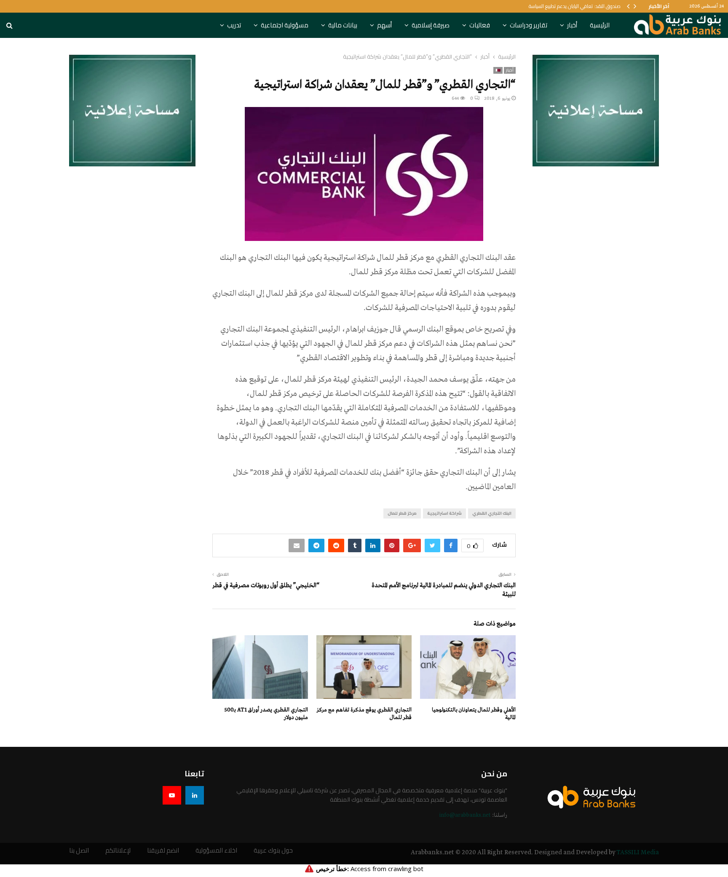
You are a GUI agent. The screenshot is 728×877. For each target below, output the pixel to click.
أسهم (384, 25)
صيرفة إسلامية (431, 25)
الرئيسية (600, 25)
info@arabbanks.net (465, 815)
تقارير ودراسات (528, 25)
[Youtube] (172, 795)
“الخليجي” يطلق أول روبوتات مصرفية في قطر (265, 585)
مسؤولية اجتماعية (284, 25)
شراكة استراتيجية (444, 513)
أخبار (572, 25)
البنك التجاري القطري (491, 513)
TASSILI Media (637, 852)
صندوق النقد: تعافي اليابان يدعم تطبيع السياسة (575, 6)
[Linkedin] (194, 795)
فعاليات (479, 25)
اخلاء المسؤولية (216, 851)
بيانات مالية (342, 25)
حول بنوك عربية (273, 851)
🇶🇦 (497, 70)
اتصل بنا (79, 851)
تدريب (234, 25)
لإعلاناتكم (118, 851)
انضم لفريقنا (163, 851)
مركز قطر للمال (402, 513)
